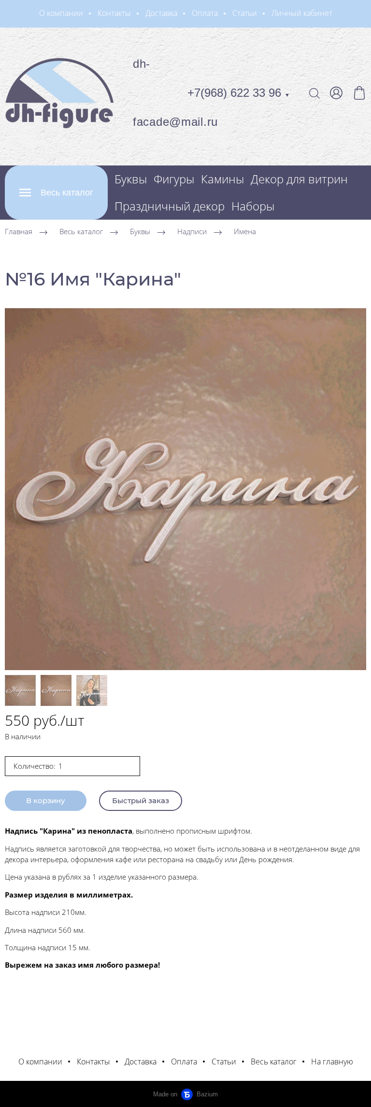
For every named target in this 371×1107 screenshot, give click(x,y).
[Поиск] (314, 93)
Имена (245, 231)
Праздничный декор (169, 206)
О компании (61, 13)
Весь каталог (81, 231)
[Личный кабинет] (336, 93)
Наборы (252, 206)
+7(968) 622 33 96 (238, 92)
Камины (222, 179)
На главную (332, 1061)
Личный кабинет (301, 13)
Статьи (244, 13)
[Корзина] (359, 93)
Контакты (114, 13)
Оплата (205, 13)
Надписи (192, 231)
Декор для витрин (299, 179)
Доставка (161, 13)
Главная (18, 231)
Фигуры (174, 179)
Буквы (130, 179)
